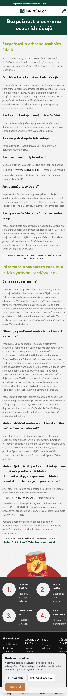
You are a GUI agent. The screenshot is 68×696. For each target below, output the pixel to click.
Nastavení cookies (41, 677)
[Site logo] (34, 10)
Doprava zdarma (46, 646)
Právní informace (62, 649)
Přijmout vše (15, 686)
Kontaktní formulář (29, 649)
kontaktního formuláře (20, 498)
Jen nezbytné (15, 677)
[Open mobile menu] (4, 11)
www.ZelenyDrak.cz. (27, 170)
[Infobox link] (17, 593)
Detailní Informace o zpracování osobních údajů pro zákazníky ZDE (34, 257)
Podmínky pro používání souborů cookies (30, 538)
